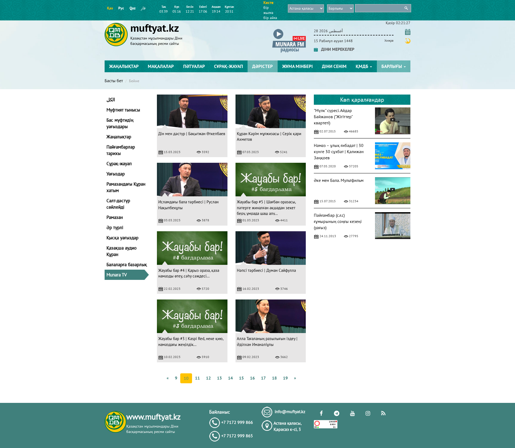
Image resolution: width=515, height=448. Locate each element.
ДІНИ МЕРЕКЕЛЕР (336, 49)
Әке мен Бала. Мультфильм (338, 180)
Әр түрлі (114, 227)
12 (208, 378)
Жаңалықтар (124, 66)
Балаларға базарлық (126, 265)
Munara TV (116, 275)
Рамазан (114, 217)
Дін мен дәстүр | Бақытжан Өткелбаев (191, 133)
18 (274, 378)
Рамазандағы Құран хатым (125, 187)
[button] (289, 30)
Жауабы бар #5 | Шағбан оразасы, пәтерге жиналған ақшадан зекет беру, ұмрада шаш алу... (266, 207)
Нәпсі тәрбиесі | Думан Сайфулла (266, 270)
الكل (110, 100)
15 (241, 378)
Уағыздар (115, 174)
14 (230, 378)
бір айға (270, 17)
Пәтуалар (194, 66)
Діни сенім (334, 66)
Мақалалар (161, 66)
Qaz (132, 8)
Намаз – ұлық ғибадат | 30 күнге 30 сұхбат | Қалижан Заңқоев (339, 151)
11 (197, 378)
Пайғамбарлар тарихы (120, 150)
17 (263, 378)
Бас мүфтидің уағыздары (119, 123)
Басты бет (114, 80)
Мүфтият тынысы (123, 110)
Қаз (110, 8)
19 (285, 378)
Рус (121, 8)
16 (252, 378)
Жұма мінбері (297, 66)
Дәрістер (262, 66)
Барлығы (392, 66)
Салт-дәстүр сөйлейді (118, 204)
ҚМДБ (362, 66)
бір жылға (268, 10)
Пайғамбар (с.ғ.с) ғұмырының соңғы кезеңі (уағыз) (338, 221)
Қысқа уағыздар (122, 238)
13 (219, 378)
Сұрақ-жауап (228, 66)
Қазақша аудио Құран (121, 251)
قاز (143, 8)
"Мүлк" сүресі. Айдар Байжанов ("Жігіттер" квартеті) (333, 116)
